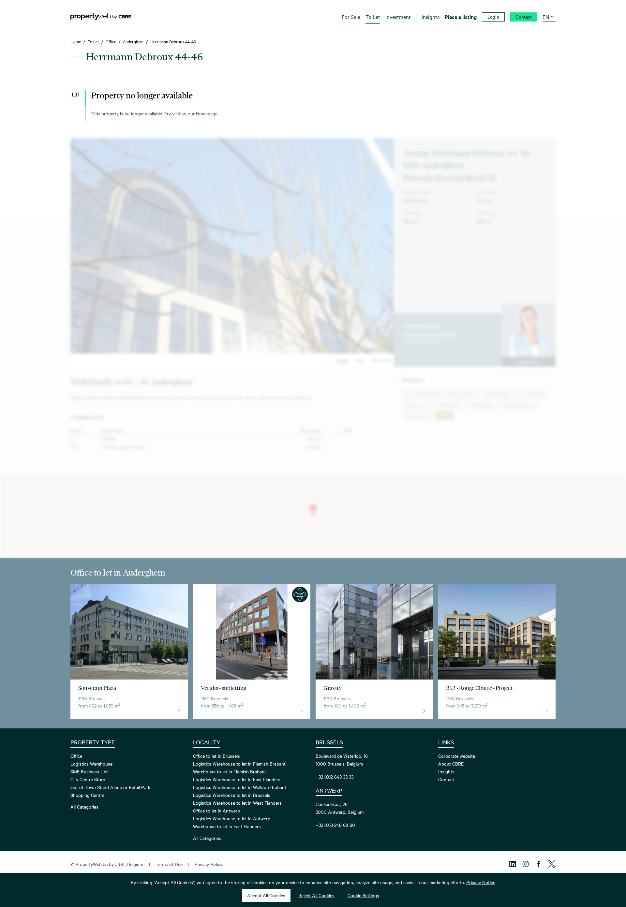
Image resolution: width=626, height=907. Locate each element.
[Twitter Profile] (552, 864)
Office (76, 756)
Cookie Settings (363, 895)
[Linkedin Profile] (512, 864)
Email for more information (429, 334)
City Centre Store (87, 779)
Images (342, 360)
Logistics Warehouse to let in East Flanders (236, 779)
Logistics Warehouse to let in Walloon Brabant (239, 787)
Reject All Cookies (316, 895)
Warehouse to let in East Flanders (227, 826)
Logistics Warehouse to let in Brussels (231, 795)
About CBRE (451, 763)
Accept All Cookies (266, 895)
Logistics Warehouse (91, 763)
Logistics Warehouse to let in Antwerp (231, 818)
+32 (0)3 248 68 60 (335, 825)
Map (360, 360)
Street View (381, 360)
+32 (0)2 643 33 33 (334, 776)
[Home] (100, 16)
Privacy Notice (480, 882)
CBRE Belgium (128, 864)
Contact (446, 779)
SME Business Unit (89, 771)
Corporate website (456, 756)
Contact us (528, 362)
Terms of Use (169, 864)
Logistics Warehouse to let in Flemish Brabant (239, 763)
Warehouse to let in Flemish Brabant (229, 771)
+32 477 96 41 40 (420, 342)
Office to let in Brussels (216, 756)
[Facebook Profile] (539, 864)
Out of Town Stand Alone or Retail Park (110, 787)
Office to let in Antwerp (216, 810)
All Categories (84, 806)
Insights (446, 771)
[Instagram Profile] (525, 864)
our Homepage (202, 113)
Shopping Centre (87, 795)
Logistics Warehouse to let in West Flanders (237, 802)
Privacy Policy (208, 864)
